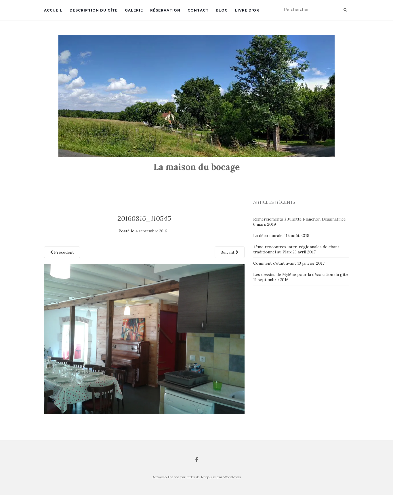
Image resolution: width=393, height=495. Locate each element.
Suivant (228, 252)
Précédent (63, 252)
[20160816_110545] (144, 338)
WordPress (232, 477)
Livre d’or (247, 10)
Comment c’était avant (274, 263)
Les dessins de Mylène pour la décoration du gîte (300, 274)
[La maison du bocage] (196, 96)
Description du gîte (94, 10)
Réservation (165, 10)
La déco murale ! (269, 235)
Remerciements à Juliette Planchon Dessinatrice (299, 219)
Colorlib (192, 477)
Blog (222, 10)
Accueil (53, 10)
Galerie (134, 10)
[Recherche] (345, 9)
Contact (198, 10)
